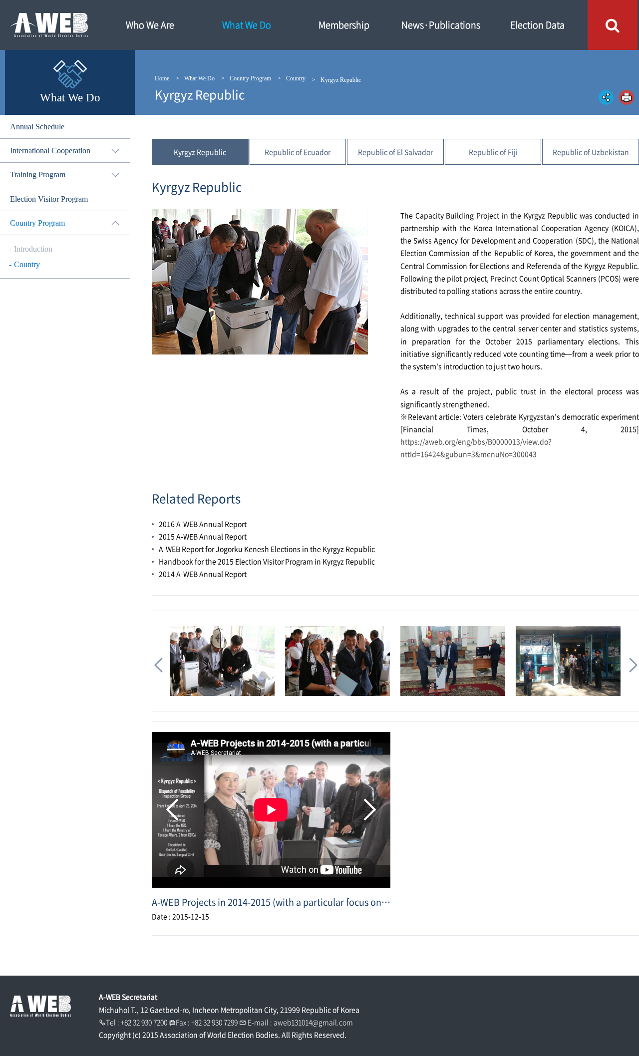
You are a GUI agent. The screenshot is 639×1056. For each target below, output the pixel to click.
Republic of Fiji (493, 152)
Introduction (33, 249)
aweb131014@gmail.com (313, 1022)
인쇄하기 (626, 97)
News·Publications (440, 24)
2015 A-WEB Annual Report (203, 536)
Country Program (250, 78)
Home (162, 78)
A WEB (50, 25)
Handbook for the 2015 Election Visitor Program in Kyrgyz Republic (267, 561)
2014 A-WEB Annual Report (203, 574)
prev (174, 810)
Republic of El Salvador (395, 152)
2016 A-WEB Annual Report (203, 524)
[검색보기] (613, 25)
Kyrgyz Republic (200, 152)
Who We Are (150, 24)
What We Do (246, 24)
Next (630, 661)
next (368, 810)
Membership (344, 24)
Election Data (537, 24)
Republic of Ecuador (297, 152)
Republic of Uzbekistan (591, 152)
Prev (158, 661)
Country (296, 78)
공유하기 (606, 97)
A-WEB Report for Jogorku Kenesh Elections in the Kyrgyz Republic (267, 549)
